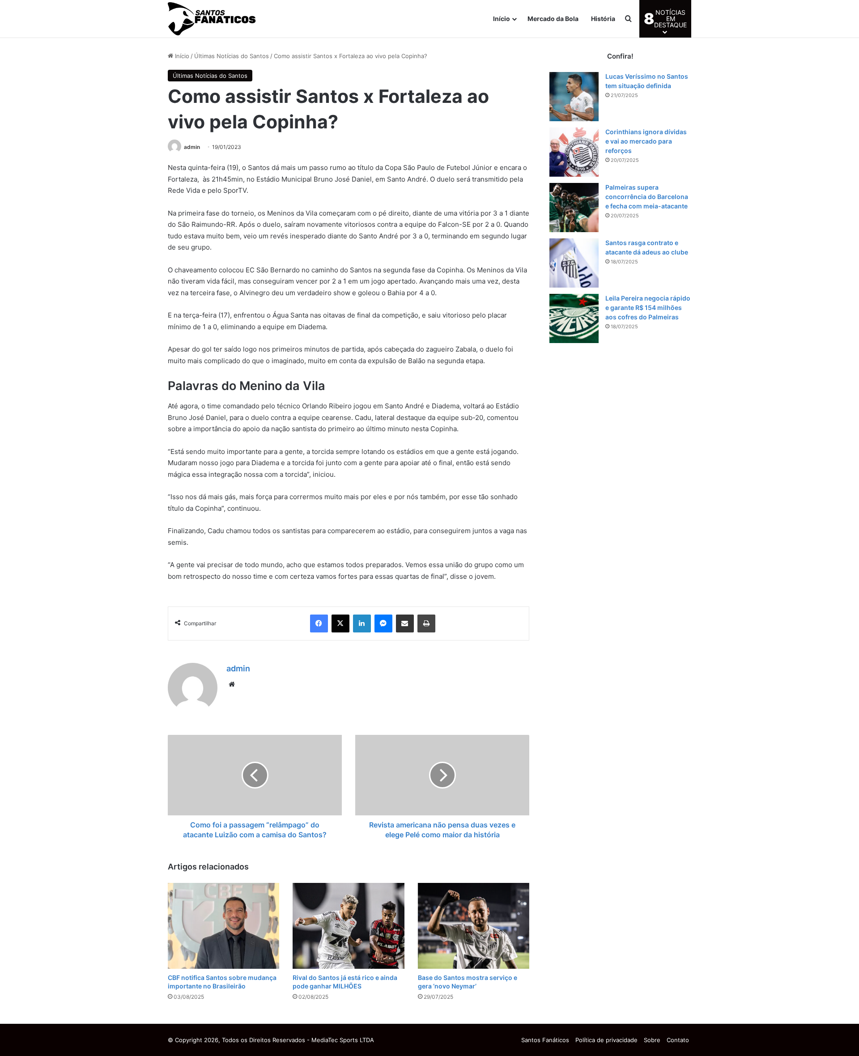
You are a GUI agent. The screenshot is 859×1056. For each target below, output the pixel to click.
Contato (678, 1039)
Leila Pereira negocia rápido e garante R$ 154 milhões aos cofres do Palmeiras (647, 307)
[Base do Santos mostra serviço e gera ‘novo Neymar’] (473, 926)
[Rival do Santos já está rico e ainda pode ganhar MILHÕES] (348, 926)
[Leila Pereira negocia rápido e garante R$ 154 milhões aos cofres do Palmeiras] (574, 318)
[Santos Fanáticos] (212, 18)
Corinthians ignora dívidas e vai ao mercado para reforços (646, 141)
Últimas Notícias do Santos (231, 55)
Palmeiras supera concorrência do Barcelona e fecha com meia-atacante (646, 196)
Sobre (652, 1039)
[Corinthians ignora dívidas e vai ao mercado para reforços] (574, 152)
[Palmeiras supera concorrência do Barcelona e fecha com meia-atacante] (574, 207)
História (603, 18)
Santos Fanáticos (545, 1039)
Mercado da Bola (552, 18)
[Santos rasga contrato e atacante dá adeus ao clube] (574, 263)
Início (501, 18)
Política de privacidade (606, 1039)
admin (192, 147)
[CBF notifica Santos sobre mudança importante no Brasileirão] (223, 926)
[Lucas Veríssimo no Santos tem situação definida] (574, 96)
